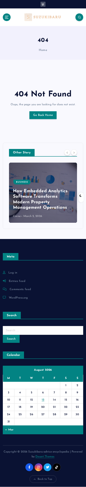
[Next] (74, 152)
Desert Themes (44, 456)
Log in (12, 272)
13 (43, 399)
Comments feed (20, 289)
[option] (43, 193)
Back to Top (45, 479)
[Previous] (67, 152)
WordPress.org (18, 297)
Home (43, 50)
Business (22, 182)
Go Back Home (43, 115)
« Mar (9, 429)
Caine (17, 216)
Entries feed (17, 281)
